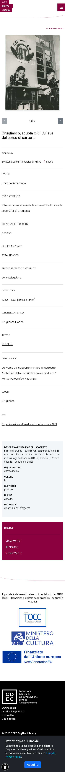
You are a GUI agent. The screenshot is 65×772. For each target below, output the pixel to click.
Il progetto (8, 715)
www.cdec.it (9, 707)
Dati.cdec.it (8, 718)
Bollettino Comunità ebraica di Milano (21, 161)
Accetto (32, 765)
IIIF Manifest (12, 547)
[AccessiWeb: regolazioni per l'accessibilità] (5, 766)
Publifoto (7, 344)
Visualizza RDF (13, 541)
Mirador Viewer (14, 553)
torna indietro (56, 28)
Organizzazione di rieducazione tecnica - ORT (29, 424)
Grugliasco (8, 401)
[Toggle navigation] (61, 7)
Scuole (49, 161)
